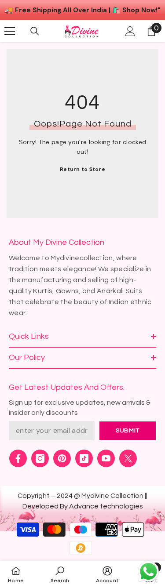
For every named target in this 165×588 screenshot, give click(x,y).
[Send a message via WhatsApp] (148, 571)
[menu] (9, 31)
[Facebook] (18, 458)
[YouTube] (106, 458)
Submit (127, 431)
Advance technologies (106, 506)
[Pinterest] (62, 458)
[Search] (34, 31)
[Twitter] (128, 458)
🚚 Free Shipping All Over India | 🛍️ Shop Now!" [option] (82, 10)
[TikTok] (84, 458)
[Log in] (130, 31)
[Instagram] (40, 458)
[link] (60, 574)
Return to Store (82, 169)
